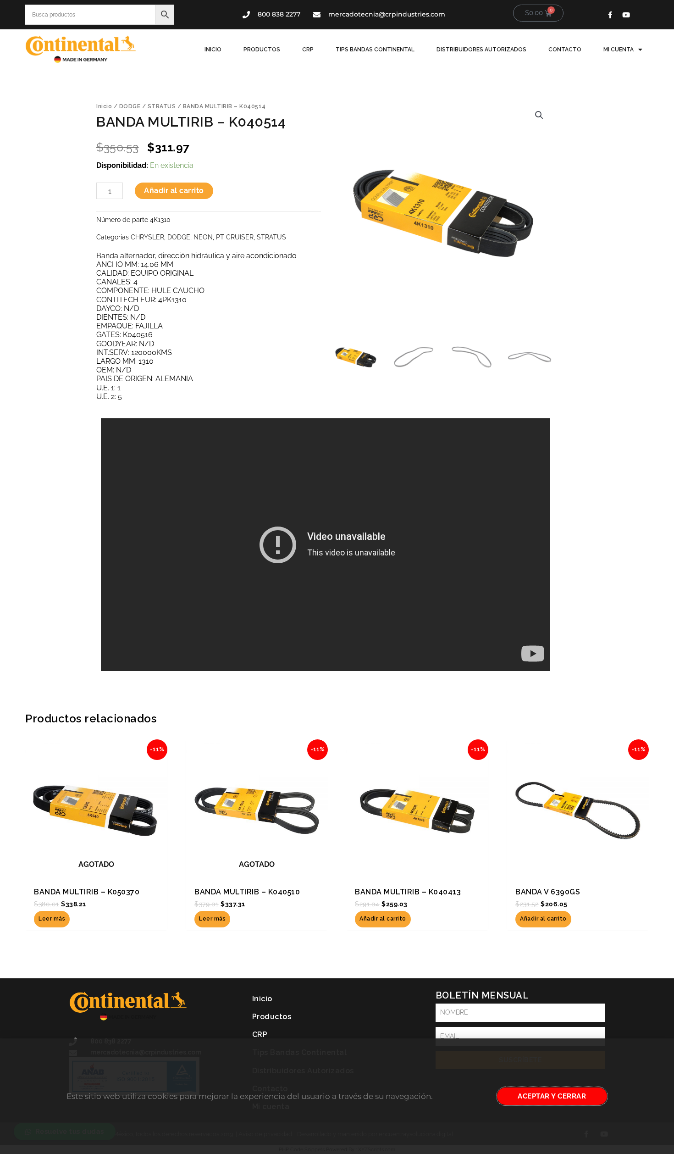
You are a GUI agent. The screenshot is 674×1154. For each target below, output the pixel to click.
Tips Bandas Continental (375, 49)
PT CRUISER (235, 237)
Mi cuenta (618, 49)
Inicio (212, 49)
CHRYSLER (147, 237)
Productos (261, 49)
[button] (539, 115)
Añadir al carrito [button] (382, 918)
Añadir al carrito (174, 190)
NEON (203, 237)
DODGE (130, 106)
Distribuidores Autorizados (481, 49)
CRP (308, 49)
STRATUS (162, 106)
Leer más (52, 918)
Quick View (96, 871)
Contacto (564, 49)
